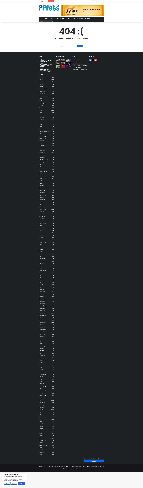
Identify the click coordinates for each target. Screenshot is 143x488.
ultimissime (41, 435)
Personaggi (41, 296)
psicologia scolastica (43, 329)
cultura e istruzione (42, 157)
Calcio (40, 122)
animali (40, 98)
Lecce (74, 63)
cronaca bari (41, 147)
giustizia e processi (42, 223)
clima (40, 128)
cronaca (74, 61)
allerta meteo (41, 82)
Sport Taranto (41, 409)
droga (40, 169)
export (40, 202)
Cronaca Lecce (42, 152)
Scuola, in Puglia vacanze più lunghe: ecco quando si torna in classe (66, 1)
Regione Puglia (78, 67)
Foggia (83, 61)
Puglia (40, 332)
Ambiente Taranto (42, 95)
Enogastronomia (42, 181)
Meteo (40, 265)
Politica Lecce (42, 308)
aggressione (41, 77)
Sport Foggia (41, 405)
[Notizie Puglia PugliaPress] (49, 8)
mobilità (40, 268)
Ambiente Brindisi (42, 89)
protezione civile (42, 327)
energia (40, 180)
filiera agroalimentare (43, 207)
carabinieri (85, 59)
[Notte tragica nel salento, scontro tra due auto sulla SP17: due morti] (58, 63)
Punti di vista (41, 338)
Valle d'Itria (41, 442)
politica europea (42, 303)
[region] (14, 479)
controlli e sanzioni (42, 138)
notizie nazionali (42, 291)
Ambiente (58, 18)
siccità (40, 367)
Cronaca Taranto (42, 154)
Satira (41, 412)
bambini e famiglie (42, 114)
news (40, 282)
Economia (64, 18)
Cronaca (46, 18)
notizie (79, 65)
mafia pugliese (42, 258)
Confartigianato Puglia (43, 136)
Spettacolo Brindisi (42, 391)
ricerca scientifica (42, 346)
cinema (40, 124)
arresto (40, 100)
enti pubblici (41, 185)
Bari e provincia (42, 117)
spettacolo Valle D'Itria (43, 398)
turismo (40, 433)
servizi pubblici (42, 364)
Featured (41, 204)
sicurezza (41, 369)
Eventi (74, 18)
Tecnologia (41, 423)
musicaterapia (42, 280)
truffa (40, 431)
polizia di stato (84, 65)
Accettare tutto (21, 483)
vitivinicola (41, 449)
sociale (40, 379)
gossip (40, 225)
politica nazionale (42, 310)
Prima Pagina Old (42, 322)
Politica (51, 18)
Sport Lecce (41, 407)
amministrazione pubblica (44, 96)
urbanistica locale (42, 440)
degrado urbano (42, 162)
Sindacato (41, 376)
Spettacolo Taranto (42, 397)
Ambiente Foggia (42, 91)
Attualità (41, 110)
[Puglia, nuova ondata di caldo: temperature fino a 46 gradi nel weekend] (63, 66)
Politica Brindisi (42, 301)
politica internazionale (43, 306)
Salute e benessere (42, 353)
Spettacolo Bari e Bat (43, 390)
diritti (40, 166)
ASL (40, 107)
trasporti (41, 430)
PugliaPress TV (88, 18)
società (40, 381)
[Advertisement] (33, 480)
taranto (84, 67)
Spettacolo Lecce (42, 395)
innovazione (41, 246)
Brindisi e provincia (42, 121)
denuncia (41, 164)
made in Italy (41, 256)
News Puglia (75, 65)
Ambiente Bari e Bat (43, 88)
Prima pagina (41, 320)
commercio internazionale (44, 131)
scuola (40, 358)
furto (40, 220)
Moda (40, 272)
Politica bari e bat (42, 299)
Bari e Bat (41, 115)
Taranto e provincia (42, 419)
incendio (41, 232)
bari (77, 59)
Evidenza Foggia (42, 197)
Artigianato (41, 105)
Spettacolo (41, 388)
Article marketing (42, 103)
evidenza (78, 61)
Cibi (41, 275)
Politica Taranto (42, 313)
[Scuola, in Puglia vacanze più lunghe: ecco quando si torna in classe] (68, 60)
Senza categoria (42, 360)
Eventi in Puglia (42, 192)
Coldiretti (41, 129)
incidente (41, 235)
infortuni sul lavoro (42, 242)
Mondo (40, 273)
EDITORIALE (41, 174)
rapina (40, 339)
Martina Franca (78, 63)
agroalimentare (42, 81)
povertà (40, 317)
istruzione (41, 251)
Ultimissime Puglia (84, 69)
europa (40, 187)
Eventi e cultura (42, 190)
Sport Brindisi (41, 404)
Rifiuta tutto (14, 483)
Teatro (40, 421)
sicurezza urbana (42, 374)
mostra (40, 277)
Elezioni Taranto (42, 178)
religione (41, 343)
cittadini (40, 126)
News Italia (41, 284)
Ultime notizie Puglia (76, 69)
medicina (41, 261)
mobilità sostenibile (42, 270)
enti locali (41, 183)
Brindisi (80, 59)
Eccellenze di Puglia (43, 171)
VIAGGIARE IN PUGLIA (43, 445)
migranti (40, 266)
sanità (40, 357)
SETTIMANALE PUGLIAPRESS (44, 365)
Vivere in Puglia (42, 450)
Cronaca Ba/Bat (42, 145)
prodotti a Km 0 (42, 324)
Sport (69, 18)
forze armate (41, 213)
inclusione (41, 237)
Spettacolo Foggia (42, 393)
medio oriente (41, 263)
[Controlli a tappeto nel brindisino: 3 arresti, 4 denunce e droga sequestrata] (63, 63)
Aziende (40, 112)
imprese (40, 230)
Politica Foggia (42, 305)
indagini (40, 239)
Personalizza (7, 483)
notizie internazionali (43, 287)
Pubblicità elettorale (43, 331)
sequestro (41, 362)
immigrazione (41, 228)
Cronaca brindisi (42, 148)
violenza (40, 447)
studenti (40, 414)
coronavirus (41, 140)
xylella (40, 454)
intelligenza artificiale (43, 247)
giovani (40, 221)
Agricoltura (41, 79)
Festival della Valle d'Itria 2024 (44, 206)
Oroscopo (41, 294)
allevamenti (41, 84)
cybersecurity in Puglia (43, 159)
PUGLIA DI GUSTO (42, 334)
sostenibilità (41, 383)
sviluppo (40, 416)
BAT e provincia (42, 119)
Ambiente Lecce (42, 93)
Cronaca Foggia (42, 150)
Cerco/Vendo (80, 18)
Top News (41, 428)
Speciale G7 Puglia (42, 386)
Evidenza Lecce (42, 199)
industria (41, 240)
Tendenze (41, 424)
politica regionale (42, 312)
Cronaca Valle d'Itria (43, 155)
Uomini (40, 438)
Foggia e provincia (42, 209)
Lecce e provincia (42, 254)
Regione (40, 341)
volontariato (41, 452)
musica (40, 279)
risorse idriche (42, 350)
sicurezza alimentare (43, 371)
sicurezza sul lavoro (43, 372)
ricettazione (41, 348)
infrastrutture (41, 244)
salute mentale (42, 355)
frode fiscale (41, 218)
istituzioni (41, 249)
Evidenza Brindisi (42, 195)
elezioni (40, 176)
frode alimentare (42, 216)
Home (41, 18)
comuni (40, 133)
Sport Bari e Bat (42, 402)
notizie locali (41, 289)
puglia (74, 67)
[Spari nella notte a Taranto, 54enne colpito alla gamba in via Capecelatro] (68, 66)
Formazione (41, 211)
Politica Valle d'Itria (42, 315)
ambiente (41, 86)
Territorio (41, 426)
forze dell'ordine (42, 214)
